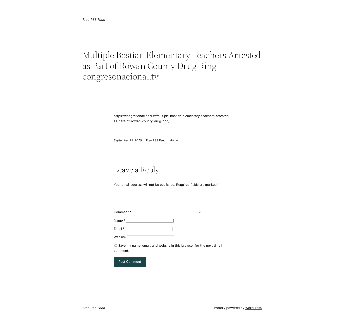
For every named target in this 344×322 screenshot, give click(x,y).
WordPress (253, 308)
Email (119, 229)
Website (120, 237)
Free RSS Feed (93, 19)
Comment (122, 212)
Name (119, 220)
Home (174, 140)
